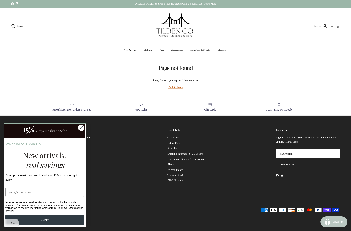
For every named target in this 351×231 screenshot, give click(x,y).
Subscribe (288, 164)
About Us (172, 164)
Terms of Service (176, 175)
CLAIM (45, 220)
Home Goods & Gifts (200, 49)
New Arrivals (130, 49)
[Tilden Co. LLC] (175, 26)
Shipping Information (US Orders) (185, 153)
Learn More (210, 3)
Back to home (175, 87)
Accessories (177, 49)
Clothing (148, 49)
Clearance (222, 49)
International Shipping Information (185, 159)
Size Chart (172, 148)
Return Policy (174, 143)
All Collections (175, 180)
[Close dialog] (81, 128)
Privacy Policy (175, 169)
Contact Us (173, 137)
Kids (162, 49)
